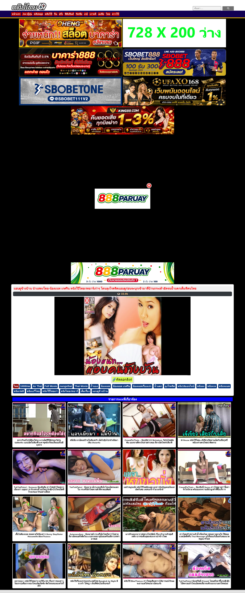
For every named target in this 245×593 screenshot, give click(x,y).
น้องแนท (105, 386)
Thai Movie (81, 386)
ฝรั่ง (61, 14)
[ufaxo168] (174, 104)
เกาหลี (93, 14)
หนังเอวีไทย (33, 391)
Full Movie (51, 386)
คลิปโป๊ (48, 14)
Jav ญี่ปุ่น (27, 14)
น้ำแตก (158, 386)
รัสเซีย (79, 14)
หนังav (201, 386)
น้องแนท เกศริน (121, 386)
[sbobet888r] (174, 75)
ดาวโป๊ (115, 14)
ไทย (108, 14)
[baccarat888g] (70, 75)
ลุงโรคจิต (170, 386)
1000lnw (25, 386)
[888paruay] (122, 198)
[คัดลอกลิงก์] (122, 380)
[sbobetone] (70, 104)
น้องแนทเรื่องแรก (142, 386)
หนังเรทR (19, 391)
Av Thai (37, 386)
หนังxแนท (224, 386)
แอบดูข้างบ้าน (100, 391)
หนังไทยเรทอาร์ (69, 391)
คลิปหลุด (38, 14)
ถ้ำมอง (94, 386)
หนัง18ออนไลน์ (186, 386)
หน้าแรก (16, 14)
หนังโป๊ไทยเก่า (50, 391)
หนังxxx (211, 386)
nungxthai (66, 386)
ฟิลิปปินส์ (69, 14)
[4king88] (122, 134)
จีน (55, 14)
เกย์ (86, 14)
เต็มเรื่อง (85, 391)
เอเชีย (101, 14)
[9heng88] (70, 46)
